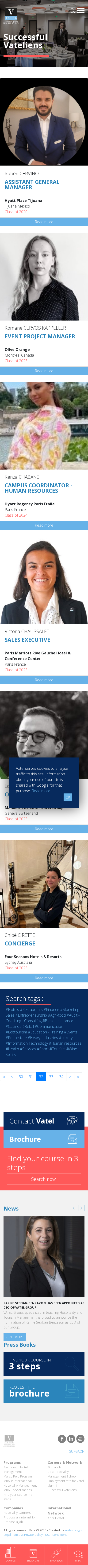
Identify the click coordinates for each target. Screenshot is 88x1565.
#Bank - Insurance (57, 1020)
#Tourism (57, 1048)
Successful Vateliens (62, 1490)
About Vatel (56, 1518)
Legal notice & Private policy (23, 1534)
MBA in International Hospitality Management (20, 1483)
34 (61, 1076)
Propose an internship (19, 1517)
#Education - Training (45, 1032)
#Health (12, 1048)
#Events (70, 1032)
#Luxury (66, 1037)
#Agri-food (57, 1015)
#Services (28, 1048)
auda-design (73, 1530)
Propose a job (13, 1522)
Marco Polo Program (18, 1476)
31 (31, 1076)
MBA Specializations (18, 1490)
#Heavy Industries (43, 1037)
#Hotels (12, 1009)
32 (41, 1076)
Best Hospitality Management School (62, 1474)
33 (51, 1076)
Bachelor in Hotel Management (16, 1469)
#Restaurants (31, 1009)
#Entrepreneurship (31, 1015)
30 (21, 1076)
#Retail (28, 1026)
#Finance (51, 1009)
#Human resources (65, 1043)
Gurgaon (76, 1451)
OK (68, 797)
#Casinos (13, 1026)
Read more (44, 221)
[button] (74, 1208)
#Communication (49, 1026)
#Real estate (16, 1037)
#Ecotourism (16, 1032)
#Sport (43, 1048)
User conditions (56, 1534)
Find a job (54, 1467)
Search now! (44, 1179)
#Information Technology (27, 1043)
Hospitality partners (17, 1512)
